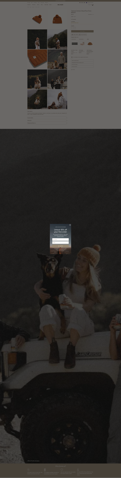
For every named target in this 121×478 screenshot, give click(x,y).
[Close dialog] (70, 225)
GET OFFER (60, 246)
